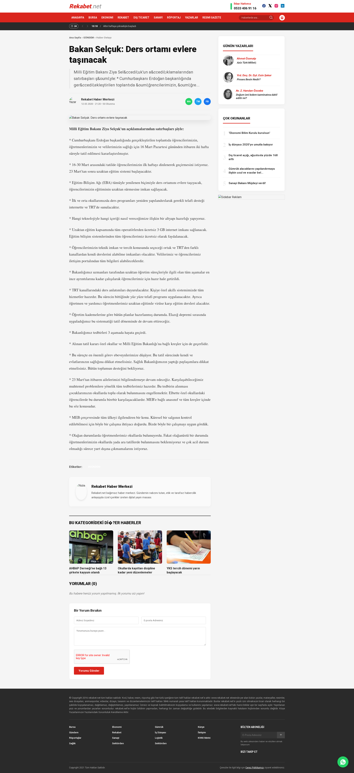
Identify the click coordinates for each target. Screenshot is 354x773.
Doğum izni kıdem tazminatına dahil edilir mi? (256, 96)
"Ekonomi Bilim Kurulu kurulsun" (249, 133)
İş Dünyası (160, 732)
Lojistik (159, 737)
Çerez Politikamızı (254, 767)
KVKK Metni (204, 737)
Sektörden (118, 743)
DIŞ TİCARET (141, 17)
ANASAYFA (77, 17)
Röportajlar (75, 737)
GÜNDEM (88, 37)
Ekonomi (117, 727)
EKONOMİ (107, 17)
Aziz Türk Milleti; (246, 62)
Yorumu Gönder (89, 670)
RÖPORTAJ (174, 17)
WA (189, 101)
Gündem (73, 732)
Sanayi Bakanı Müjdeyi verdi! (247, 183)
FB (207, 101)
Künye (201, 727)
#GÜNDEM (94, 466)
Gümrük (159, 727)
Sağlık (72, 743)
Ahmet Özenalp (246, 58)
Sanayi (115, 737)
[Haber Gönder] (342, 761)
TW (198, 101)
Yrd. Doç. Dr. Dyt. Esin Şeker (254, 75)
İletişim (202, 732)
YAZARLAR (191, 17)
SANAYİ (158, 17)
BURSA (92, 17)
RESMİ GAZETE (211, 17)
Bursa (72, 727)
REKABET (123, 17)
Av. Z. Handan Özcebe (249, 90)
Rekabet (116, 732)
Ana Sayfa (75, 37)
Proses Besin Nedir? (248, 79)
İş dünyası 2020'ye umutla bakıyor (251, 144)
